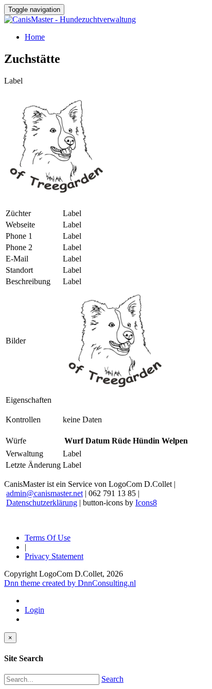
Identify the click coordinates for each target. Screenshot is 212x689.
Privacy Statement (54, 556)
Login (34, 609)
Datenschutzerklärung (41, 502)
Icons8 (146, 502)
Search (112, 679)
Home (35, 36)
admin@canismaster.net (44, 493)
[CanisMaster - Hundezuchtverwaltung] (70, 19)
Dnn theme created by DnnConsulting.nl (70, 583)
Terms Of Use (47, 537)
